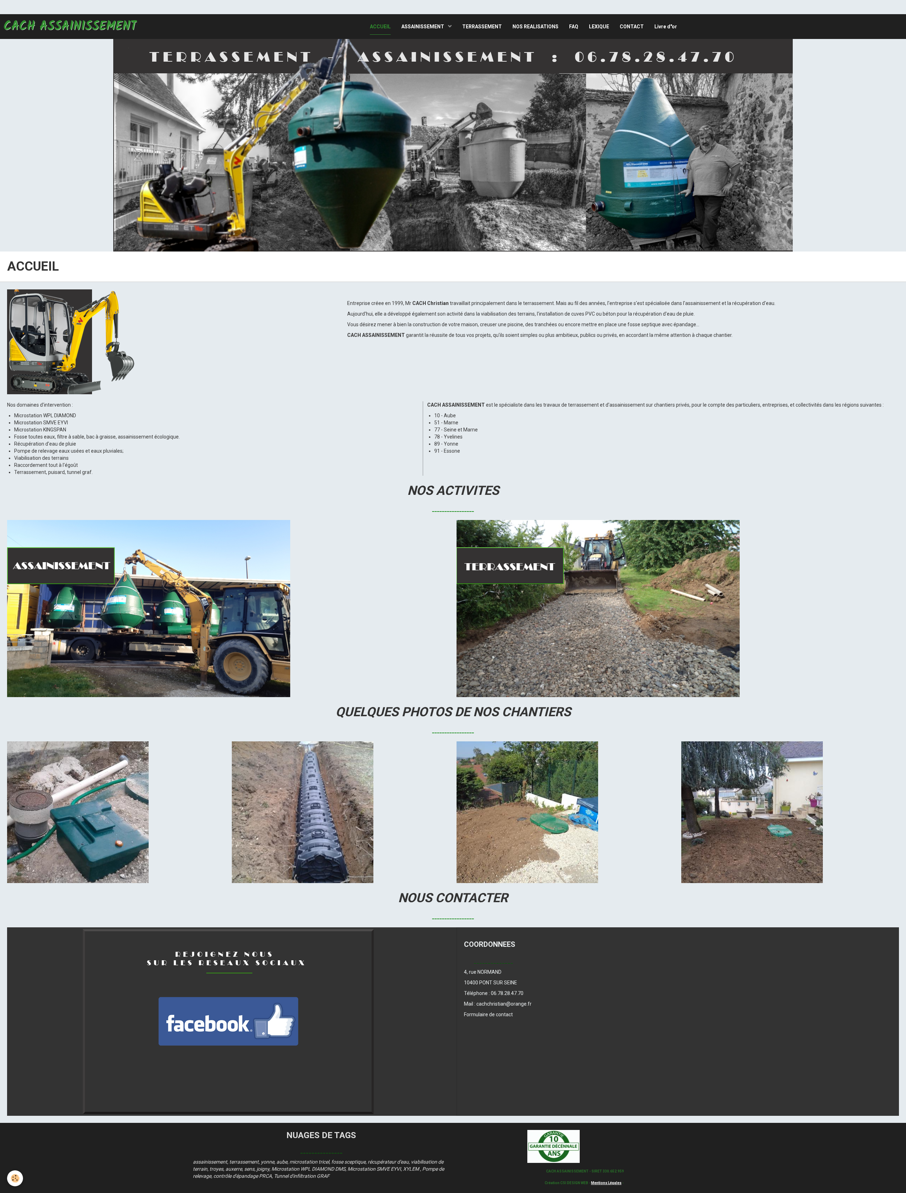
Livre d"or (665, 26)
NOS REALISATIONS (535, 26)
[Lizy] (302, 812)
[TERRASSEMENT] (598, 608)
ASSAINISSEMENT (423, 26)
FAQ (573, 26)
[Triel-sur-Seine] (527, 812)
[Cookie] (15, 1178)
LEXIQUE (599, 26)
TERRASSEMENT (482, 26)
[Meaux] (752, 812)
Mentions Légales (606, 1183)
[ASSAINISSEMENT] (148, 608)
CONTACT (632, 26)
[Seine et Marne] (78, 812)
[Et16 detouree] (73, 341)
